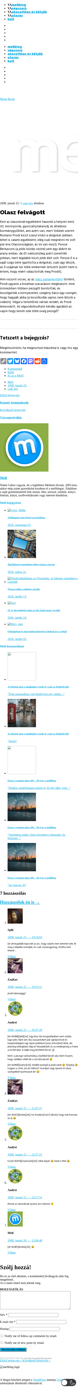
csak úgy (28, 203)
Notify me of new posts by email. (24, 1342)
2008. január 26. (25, 1240)
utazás (17, 15)
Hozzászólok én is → (20, 902)
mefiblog (19, 5)
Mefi (10, 382)
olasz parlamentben (49, 279)
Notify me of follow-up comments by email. (31, 1336)
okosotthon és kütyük (29, 12)
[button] (68, 1382)
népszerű (19, 8)
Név (3, 1314)
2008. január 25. (17, 385)
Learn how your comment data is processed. (38, 1358)
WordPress (39, 1379)
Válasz (12, 956)
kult (11, 19)
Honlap (4, 1328)
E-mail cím (7, 1321)
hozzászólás (11, 1289)
